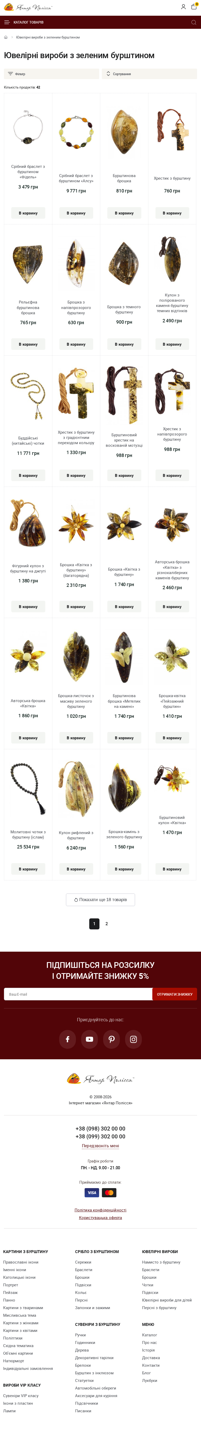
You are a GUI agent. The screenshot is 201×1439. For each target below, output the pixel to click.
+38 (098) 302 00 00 (100, 1128)
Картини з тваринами (23, 1307)
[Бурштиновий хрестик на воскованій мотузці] (124, 396)
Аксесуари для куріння (96, 1395)
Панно (9, 1300)
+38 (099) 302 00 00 (100, 1136)
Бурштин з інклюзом (94, 1372)
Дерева (82, 1350)
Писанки (83, 1410)
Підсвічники (86, 1403)
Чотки (147, 1284)
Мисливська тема (19, 1315)
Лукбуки (149, 1380)
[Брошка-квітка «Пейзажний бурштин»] (172, 657)
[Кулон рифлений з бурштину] (76, 789)
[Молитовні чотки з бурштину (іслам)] (28, 789)
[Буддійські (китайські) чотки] (28, 395)
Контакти (151, 1365)
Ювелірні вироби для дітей (167, 1300)
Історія (148, 1350)
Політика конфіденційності (101, 1209)
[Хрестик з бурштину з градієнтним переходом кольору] (76, 394)
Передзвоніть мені (100, 1146)
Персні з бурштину (159, 1307)
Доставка (151, 1357)
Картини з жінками (20, 1322)
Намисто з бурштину (161, 1262)
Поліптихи (13, 1338)
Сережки (83, 1262)
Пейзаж (10, 1292)
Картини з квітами (20, 1330)
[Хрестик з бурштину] (172, 133)
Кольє (81, 1292)
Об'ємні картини (18, 1353)
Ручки (80, 1334)
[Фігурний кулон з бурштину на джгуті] (28, 524)
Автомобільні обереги (95, 1388)
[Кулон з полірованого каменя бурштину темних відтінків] (172, 260)
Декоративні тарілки (94, 1357)
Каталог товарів (28, 22)
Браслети (83, 1269)
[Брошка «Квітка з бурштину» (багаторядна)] (76, 526)
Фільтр (20, 74)
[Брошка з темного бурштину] (124, 264)
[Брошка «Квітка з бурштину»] (124, 526)
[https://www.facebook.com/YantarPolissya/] (67, 1039)
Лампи (9, 1410)
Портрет (10, 1284)
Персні (81, 1300)
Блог (146, 1372)
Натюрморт (13, 1360)
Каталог (149, 1334)
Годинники (85, 1342)
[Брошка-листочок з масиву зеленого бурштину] (76, 657)
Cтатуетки (84, 1380)
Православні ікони (20, 1262)
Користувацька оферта (100, 1217)
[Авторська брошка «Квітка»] (28, 658)
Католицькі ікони (19, 1277)
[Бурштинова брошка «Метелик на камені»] (124, 657)
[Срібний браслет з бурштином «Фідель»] (28, 130)
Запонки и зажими (92, 1307)
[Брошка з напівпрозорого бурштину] (76, 264)
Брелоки (83, 1365)
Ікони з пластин (18, 1403)
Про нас (149, 1342)
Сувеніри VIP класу (20, 1395)
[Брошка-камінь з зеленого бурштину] (124, 789)
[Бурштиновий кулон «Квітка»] (172, 779)
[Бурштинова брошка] (124, 133)
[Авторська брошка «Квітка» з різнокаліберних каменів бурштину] (172, 525)
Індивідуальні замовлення (28, 1368)
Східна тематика (18, 1345)
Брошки (82, 1277)
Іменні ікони (14, 1269)
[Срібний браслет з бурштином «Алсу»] (76, 133)
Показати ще (103, 899)
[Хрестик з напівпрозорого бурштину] (172, 392)
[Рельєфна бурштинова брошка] (28, 264)
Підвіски (83, 1284)
